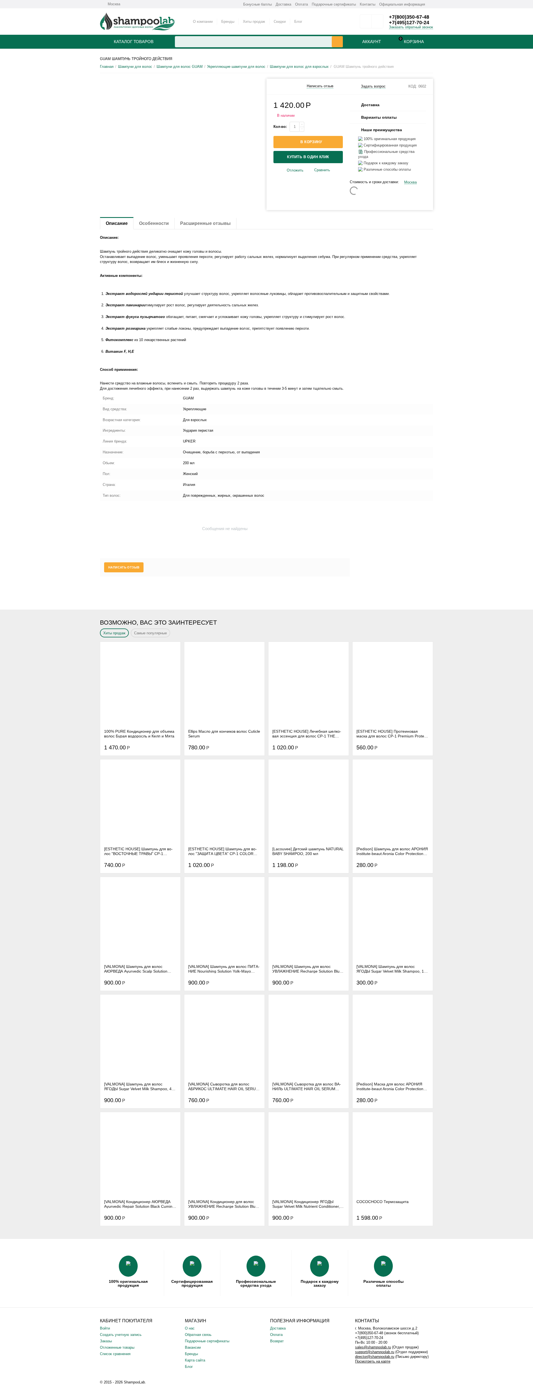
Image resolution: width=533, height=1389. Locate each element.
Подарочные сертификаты (334, 4)
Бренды (227, 21)
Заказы (106, 1341)
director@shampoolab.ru (374, 1357)
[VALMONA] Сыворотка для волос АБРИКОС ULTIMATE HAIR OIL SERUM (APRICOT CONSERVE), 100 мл (223, 1086)
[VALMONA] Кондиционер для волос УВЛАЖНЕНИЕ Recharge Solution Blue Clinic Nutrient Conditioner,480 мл (223, 1203)
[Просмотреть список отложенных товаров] (365, 23)
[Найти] (337, 41)
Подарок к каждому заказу (320, 1283)
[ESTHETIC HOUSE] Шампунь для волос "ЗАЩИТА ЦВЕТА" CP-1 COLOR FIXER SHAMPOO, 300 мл (222, 851)
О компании (203, 21)
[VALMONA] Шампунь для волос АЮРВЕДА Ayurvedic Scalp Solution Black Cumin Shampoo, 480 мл (135, 968)
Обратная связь (198, 1335)
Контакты (367, 4)
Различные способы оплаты (383, 1283)
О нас (190, 1328)
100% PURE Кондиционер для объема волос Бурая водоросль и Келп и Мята (139, 733)
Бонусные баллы (257, 4)
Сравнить (322, 170)
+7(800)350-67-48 (409, 17)
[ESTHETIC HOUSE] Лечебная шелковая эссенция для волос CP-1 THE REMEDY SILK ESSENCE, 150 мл (306, 733)
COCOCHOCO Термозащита (382, 1201)
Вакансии (193, 1347)
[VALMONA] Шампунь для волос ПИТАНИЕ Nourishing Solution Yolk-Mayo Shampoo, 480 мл (224, 968)
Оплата (301, 4)
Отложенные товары (117, 1347)
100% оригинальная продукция (128, 1283)
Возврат (277, 1341)
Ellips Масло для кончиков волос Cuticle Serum (224, 733)
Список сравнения (115, 1354)
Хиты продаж (254, 21)
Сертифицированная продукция (192, 1283)
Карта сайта (195, 1360)
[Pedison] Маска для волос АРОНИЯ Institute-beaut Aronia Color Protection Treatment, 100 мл (389, 1086)
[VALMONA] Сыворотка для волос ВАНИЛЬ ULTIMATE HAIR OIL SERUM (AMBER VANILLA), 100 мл (306, 1086)
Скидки (280, 21)
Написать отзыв (320, 86)
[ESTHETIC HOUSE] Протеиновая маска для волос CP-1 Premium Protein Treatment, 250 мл (391, 733)
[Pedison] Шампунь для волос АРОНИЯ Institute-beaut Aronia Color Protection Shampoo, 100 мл (392, 851)
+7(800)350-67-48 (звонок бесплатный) (387, 1333)
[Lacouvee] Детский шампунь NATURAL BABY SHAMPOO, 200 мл (307, 851)
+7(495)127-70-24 (409, 22)
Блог (298, 21)
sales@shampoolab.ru (373, 1347)
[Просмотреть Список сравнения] (377, 23)
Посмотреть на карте (372, 1361)
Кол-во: (280, 127)
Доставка (283, 4)
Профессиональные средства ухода (256, 1283)
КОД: (412, 86)
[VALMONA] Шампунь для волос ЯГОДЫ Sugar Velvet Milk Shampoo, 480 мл (140, 1086)
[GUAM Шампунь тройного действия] (180, 81)
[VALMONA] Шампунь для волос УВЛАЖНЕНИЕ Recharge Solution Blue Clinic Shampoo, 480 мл (307, 968)
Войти (105, 1328)
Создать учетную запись (121, 1335)
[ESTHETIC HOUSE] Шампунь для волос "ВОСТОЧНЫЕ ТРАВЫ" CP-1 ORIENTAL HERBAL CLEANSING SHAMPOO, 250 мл (138, 851)
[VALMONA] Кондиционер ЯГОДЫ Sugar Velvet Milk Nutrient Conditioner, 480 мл (306, 1203)
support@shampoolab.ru (374, 1352)
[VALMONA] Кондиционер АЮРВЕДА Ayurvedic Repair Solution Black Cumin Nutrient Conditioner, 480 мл (138, 1203)
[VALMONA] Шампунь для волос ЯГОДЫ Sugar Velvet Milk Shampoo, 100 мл (392, 968)
